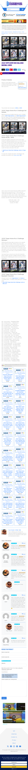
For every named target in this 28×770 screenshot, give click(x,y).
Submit (4, 698)
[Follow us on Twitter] (7, 746)
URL (20, 530)
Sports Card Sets (8, 31)
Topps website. (17, 155)
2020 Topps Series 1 (10, 115)
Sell (14, 731)
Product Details (6, 73)
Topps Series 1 (15, 278)
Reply (24, 543)
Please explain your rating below (9, 679)
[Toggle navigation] (22, 9)
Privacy (14, 740)
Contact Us (14, 737)
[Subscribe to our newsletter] (20, 746)
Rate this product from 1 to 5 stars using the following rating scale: (12, 668)
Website (3, 663)
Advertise (14, 734)
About (14, 743)
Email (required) (5, 656)
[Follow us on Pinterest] (17, 746)
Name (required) (5, 652)
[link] (5, 712)
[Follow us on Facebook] (11, 746)
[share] (22, 712)
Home (3, 31)
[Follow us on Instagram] (14, 746)
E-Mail (16, 530)
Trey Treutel (11, 530)
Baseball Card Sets (17, 31)
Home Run (10, 712)
